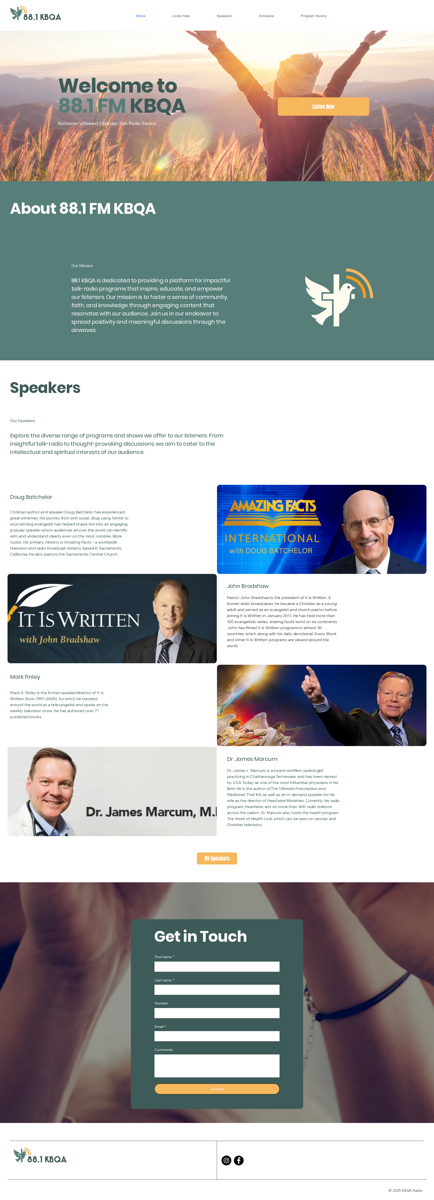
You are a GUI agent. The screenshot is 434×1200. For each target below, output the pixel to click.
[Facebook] (239, 1160)
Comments (163, 1049)
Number (161, 1003)
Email (160, 1026)
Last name (164, 980)
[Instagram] (226, 1160)
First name (164, 957)
